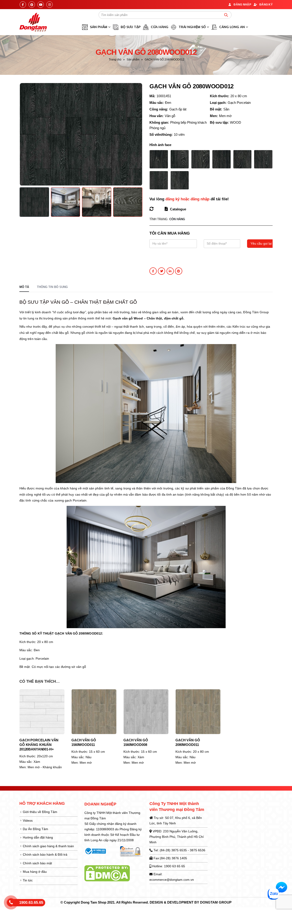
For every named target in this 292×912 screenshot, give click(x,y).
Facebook (153, 271)
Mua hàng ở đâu (35, 871)
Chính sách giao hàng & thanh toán (48, 846)
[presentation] (20, 134)
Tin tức (28, 880)
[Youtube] (40, 4)
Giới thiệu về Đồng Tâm (40, 812)
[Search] (226, 14)
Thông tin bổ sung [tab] (52, 287)
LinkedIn (170, 271)
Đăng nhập (242, 4)
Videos (28, 820)
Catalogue (177, 209)
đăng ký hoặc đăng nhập (187, 199)
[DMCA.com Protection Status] (107, 873)
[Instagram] (49, 4)
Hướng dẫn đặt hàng (38, 837)
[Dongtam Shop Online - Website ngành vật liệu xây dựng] (33, 22)
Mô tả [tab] (24, 287)
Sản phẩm (133, 59)
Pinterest (178, 271)
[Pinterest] (32, 4)
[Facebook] (23, 4)
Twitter (161, 271)
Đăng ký (266, 4)
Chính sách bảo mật (37, 863)
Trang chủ (115, 59)
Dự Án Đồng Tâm (35, 829)
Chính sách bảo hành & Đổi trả (45, 854)
